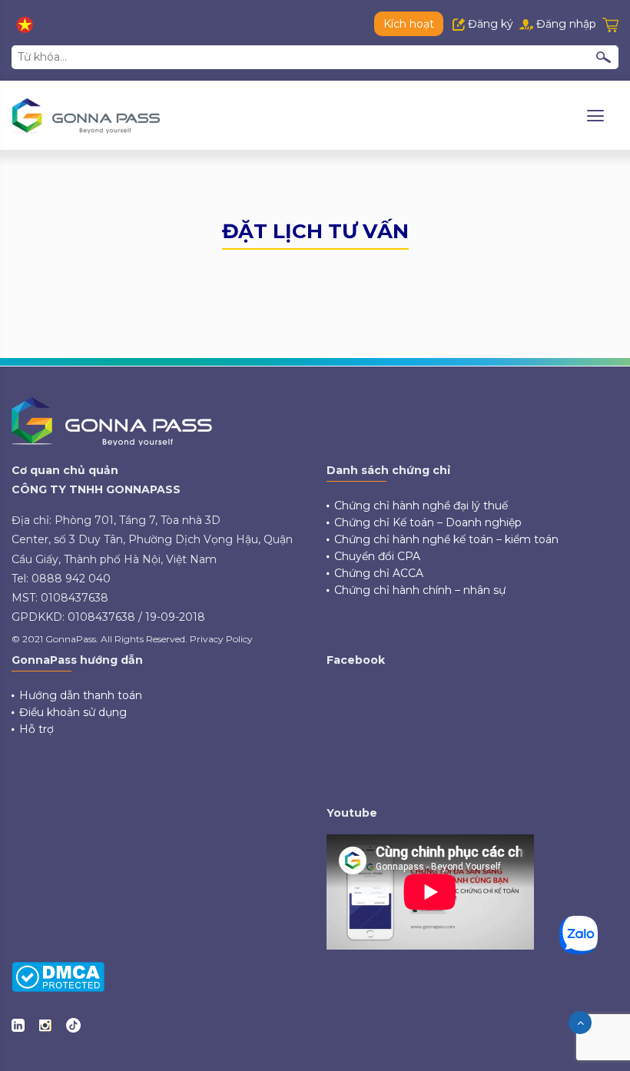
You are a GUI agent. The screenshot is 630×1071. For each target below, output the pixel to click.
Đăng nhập (564, 24)
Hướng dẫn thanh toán (80, 695)
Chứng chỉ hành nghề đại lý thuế (421, 505)
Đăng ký (489, 24)
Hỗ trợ (36, 729)
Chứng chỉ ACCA (378, 573)
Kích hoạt (408, 24)
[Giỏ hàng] (610, 24)
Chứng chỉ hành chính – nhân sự (420, 590)
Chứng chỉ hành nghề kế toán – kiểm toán (446, 539)
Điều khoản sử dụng (73, 712)
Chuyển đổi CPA (377, 556)
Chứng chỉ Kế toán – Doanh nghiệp (428, 522)
